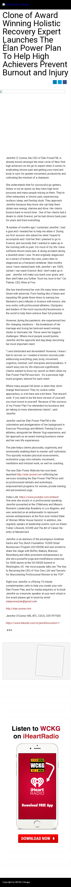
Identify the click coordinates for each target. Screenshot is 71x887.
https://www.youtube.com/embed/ (39, 497)
